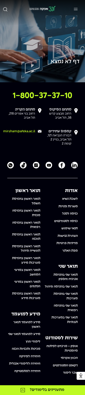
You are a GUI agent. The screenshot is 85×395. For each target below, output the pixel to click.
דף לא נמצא (65, 61)
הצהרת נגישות (68, 236)
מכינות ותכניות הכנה (26, 348)
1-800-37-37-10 (42, 96)
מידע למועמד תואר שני (24, 334)
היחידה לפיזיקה (29, 356)
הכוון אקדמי (69, 358)
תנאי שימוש (69, 228)
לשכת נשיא (70, 198)
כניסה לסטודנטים (66, 221)
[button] (81, 376)
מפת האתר (70, 250)
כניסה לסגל (70, 213)
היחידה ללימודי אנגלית (24, 363)
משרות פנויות (68, 206)
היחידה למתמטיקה (27, 371)
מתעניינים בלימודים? (47, 390)
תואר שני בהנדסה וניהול (61, 286)
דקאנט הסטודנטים (65, 365)
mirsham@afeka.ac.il (19, 131)
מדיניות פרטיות (67, 243)
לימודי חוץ (33, 341)
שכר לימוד (70, 372)
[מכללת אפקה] (42, 9)
